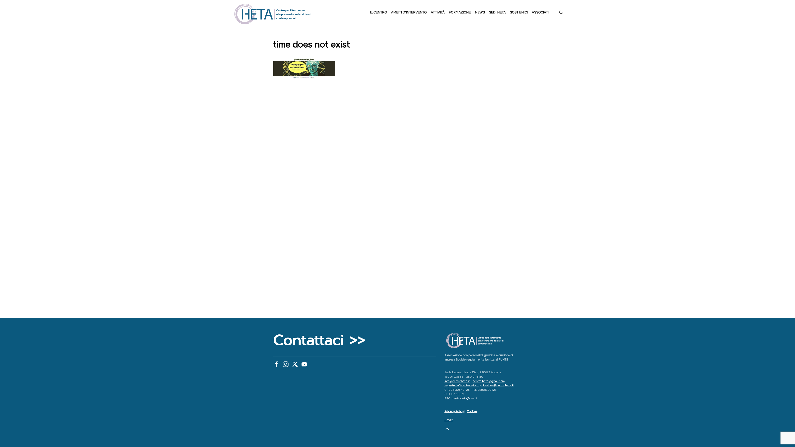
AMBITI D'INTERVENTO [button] (409, 12)
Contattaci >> (319, 340)
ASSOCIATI (540, 12)
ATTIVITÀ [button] (438, 12)
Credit (448, 420)
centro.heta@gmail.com (489, 381)
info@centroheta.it (457, 381)
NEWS (480, 12)
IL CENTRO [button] (378, 12)
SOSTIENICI (519, 12)
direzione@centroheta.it (498, 385)
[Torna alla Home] (274, 12)
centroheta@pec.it (464, 398)
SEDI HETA (497, 12)
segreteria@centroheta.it (461, 385)
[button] (561, 12)
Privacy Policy (454, 411)
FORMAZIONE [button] (460, 12)
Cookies (472, 411)
